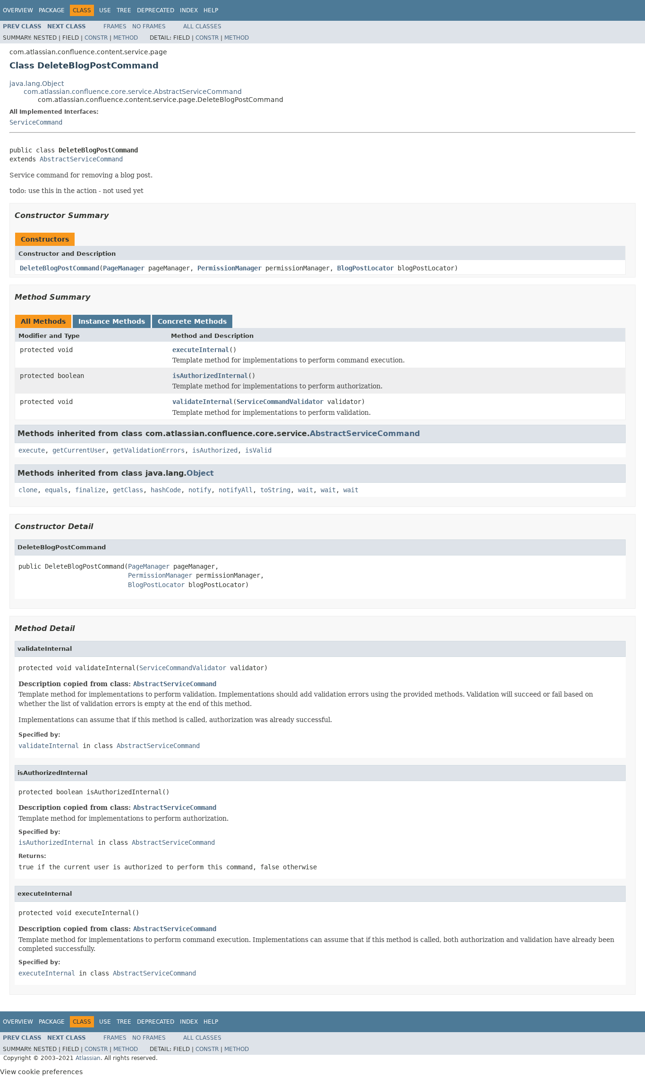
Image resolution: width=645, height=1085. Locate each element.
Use (105, 10)
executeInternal (200, 349)
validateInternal (202, 401)
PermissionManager (229, 268)
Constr (96, 37)
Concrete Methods (192, 321)
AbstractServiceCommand (81, 159)
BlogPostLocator (365, 268)
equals (56, 490)
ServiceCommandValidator (280, 401)
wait (305, 490)
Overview (18, 10)
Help (211, 10)
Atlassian (88, 1058)
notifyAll (236, 490)
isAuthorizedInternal (210, 375)
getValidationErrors (149, 450)
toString (275, 490)
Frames (115, 26)
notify (199, 490)
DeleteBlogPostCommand (59, 268)
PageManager (123, 268)
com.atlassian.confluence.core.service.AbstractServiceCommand (133, 91)
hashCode (166, 490)
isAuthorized (215, 450)
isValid (258, 450)
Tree (124, 10)
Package (52, 10)
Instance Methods (111, 321)
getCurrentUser (78, 450)
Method (125, 37)
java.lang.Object (36, 83)
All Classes (202, 26)
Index (189, 10)
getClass (128, 490)
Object (200, 473)
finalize (90, 490)
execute (31, 450)
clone (27, 490)
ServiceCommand (35, 122)
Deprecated (155, 10)
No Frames (149, 26)
